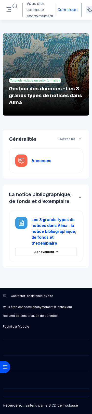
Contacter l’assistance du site (32, 296)
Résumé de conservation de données (30, 316)
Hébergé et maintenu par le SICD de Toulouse (40, 405)
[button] (15, 6)
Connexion (67, 9)
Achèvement (44, 252)
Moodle (23, 326)
